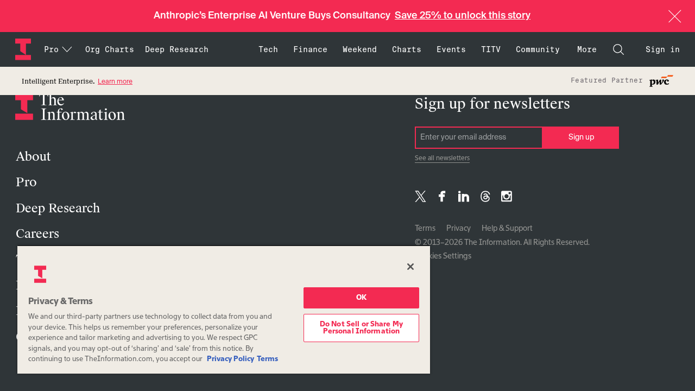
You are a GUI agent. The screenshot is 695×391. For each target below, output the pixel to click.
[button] (675, 16)
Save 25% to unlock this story (462, 16)
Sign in (663, 49)
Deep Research (176, 49)
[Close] (410, 267)
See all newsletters (442, 158)
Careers (37, 234)
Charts (406, 49)
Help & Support (507, 228)
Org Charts (109, 49)
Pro (26, 182)
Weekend (360, 49)
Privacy (458, 228)
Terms (425, 228)
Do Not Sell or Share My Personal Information (361, 328)
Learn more (115, 82)
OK (361, 297)
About (33, 157)
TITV (491, 49)
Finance (310, 49)
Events (451, 49)
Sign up (581, 137)
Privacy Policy (230, 359)
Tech (268, 49)
